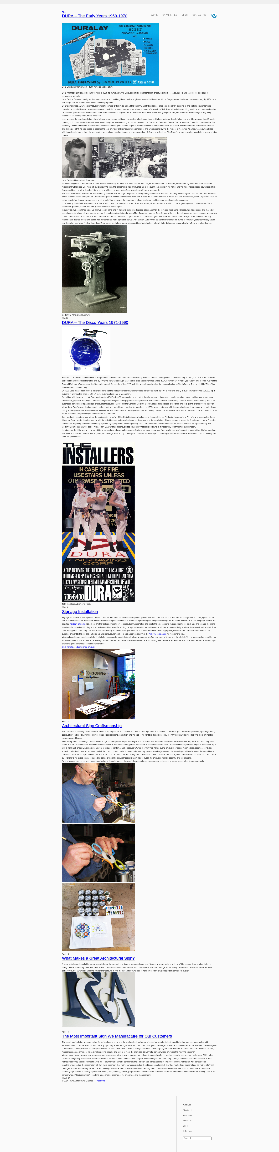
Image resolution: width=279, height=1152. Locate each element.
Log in (186, 1125)
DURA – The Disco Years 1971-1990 (95, 322)
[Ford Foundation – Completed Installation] (98, 822)
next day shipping (77, 623)
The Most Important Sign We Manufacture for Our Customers (117, 1036)
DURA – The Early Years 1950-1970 (94, 16)
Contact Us (199, 15)
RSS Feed (187, 1130)
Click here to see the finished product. (78, 646)
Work (154, 15)
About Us (101, 1080)
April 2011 (187, 1115)
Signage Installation (80, 611)
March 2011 (188, 1120)
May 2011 (187, 1110)
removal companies (157, 633)
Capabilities (169, 15)
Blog (185, 15)
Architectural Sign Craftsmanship (92, 725)
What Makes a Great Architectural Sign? (98, 958)
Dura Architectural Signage (213, 15)
